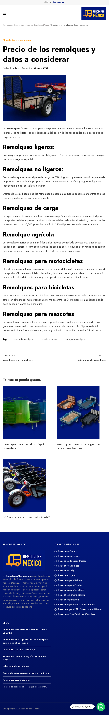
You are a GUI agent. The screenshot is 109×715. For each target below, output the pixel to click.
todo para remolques (75, 339)
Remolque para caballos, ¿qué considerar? (23, 446)
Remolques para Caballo (70, 585)
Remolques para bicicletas (16, 679)
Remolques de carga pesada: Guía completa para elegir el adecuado (25, 641)
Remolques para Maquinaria (71, 594)
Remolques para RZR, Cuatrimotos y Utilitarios (80, 609)
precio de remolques (23, 339)
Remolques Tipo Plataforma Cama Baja (76, 614)
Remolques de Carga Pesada (72, 561)
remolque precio (49, 339)
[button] (101, 706)
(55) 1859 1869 (59, 2)
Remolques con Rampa (69, 556)
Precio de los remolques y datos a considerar (26, 673)
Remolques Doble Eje (68, 565)
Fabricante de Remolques (16, 666)
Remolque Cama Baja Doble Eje (19, 649)
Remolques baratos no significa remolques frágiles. (78, 446)
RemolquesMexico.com (18, 576)
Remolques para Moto (68, 599)
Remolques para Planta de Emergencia (76, 604)
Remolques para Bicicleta (70, 580)
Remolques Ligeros (67, 575)
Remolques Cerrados (68, 551)
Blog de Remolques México (17, 40)
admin (16, 67)
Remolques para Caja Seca (71, 590)
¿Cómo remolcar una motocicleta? (26, 517)
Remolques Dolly (66, 570)
